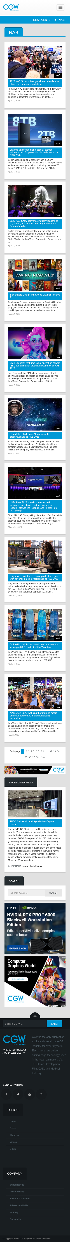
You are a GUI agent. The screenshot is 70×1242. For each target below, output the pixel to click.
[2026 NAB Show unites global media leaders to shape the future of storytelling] (35, 62)
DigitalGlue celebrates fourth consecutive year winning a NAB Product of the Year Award (34, 646)
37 (33, 757)
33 (54, 751)
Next (43, 757)
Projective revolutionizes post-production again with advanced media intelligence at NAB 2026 (34, 577)
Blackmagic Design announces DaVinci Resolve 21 (35, 296)
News (13, 1128)
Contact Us (15, 1219)
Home (13, 1121)
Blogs (13, 1149)
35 (26, 757)
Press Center (42, 19)
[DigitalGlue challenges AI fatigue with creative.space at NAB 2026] (35, 414)
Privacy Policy (17, 1191)
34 (58, 751)
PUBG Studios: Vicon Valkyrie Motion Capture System (32, 822)
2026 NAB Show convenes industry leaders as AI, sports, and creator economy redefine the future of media (34, 224)
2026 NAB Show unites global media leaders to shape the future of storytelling (34, 82)
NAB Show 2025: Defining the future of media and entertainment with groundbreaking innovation (33, 716)
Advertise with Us (19, 1205)
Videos (13, 1142)
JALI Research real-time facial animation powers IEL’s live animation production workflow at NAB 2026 (35, 366)
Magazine (15, 1135)
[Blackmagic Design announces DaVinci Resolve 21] (35, 275)
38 (37, 757)
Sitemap (14, 1212)
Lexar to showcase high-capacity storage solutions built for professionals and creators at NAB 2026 (34, 152)
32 (51, 751)
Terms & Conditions (20, 1198)
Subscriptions (17, 1185)
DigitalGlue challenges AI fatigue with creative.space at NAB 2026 (29, 435)
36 (30, 757)
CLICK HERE (14, 866)
